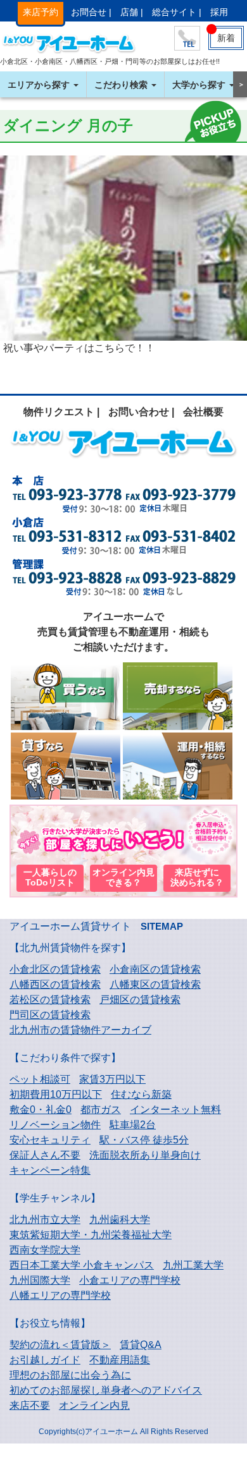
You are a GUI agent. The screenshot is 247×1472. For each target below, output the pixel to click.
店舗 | (131, 12)
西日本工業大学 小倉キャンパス (82, 1265)
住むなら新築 (141, 1094)
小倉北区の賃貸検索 (55, 969)
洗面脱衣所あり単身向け (145, 1155)
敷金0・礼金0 (41, 1109)
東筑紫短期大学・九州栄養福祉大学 (91, 1234)
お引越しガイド (45, 1359)
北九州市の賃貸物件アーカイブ (80, 1030)
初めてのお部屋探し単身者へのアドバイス (106, 1390)
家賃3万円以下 (112, 1079)
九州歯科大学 (119, 1219)
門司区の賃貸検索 (50, 1014)
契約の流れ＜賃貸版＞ (60, 1344)
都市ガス (100, 1109)
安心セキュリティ (50, 1139)
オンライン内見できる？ (123, 877)
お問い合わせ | (141, 411)
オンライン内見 (94, 1405)
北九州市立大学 (45, 1219)
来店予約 (40, 12)
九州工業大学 (193, 1265)
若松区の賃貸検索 (50, 999)
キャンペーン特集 (50, 1170)
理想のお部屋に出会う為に (70, 1375)
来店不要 (30, 1405)
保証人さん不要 (45, 1155)
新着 (226, 38)
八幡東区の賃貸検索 (155, 984)
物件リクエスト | (61, 411)
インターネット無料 (175, 1109)
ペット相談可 (40, 1079)
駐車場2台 (133, 1124)
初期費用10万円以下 (56, 1094)
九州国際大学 (40, 1280)
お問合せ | (91, 12)
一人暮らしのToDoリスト (50, 877)
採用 (219, 12)
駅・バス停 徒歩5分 (144, 1139)
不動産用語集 (119, 1359)
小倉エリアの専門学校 (129, 1280)
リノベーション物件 (55, 1124)
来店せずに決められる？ (197, 877)
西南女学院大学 (45, 1249)
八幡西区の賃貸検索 (55, 984)
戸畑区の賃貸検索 (139, 999)
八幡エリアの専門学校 (60, 1295)
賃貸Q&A (141, 1344)
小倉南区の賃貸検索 (155, 969)
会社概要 (203, 411)
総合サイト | (176, 12)
